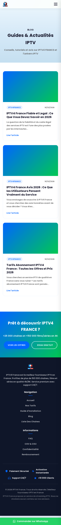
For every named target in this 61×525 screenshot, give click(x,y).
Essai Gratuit (45, 345)
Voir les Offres (17, 345)
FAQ (30, 438)
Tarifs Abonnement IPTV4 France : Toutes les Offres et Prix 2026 (30, 268)
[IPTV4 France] (30, 367)
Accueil (30, 400)
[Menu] (55, 4)
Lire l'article (13, 135)
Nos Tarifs (30, 405)
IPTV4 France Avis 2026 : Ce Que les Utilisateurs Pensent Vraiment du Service (30, 191)
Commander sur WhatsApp (32, 521)
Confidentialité (31, 449)
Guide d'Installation (30, 411)
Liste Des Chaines (30, 421)
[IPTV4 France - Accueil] (5, 4)
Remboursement (30, 454)
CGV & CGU (30, 443)
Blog (30, 416)
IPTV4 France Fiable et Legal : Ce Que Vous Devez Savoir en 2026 (30, 115)
